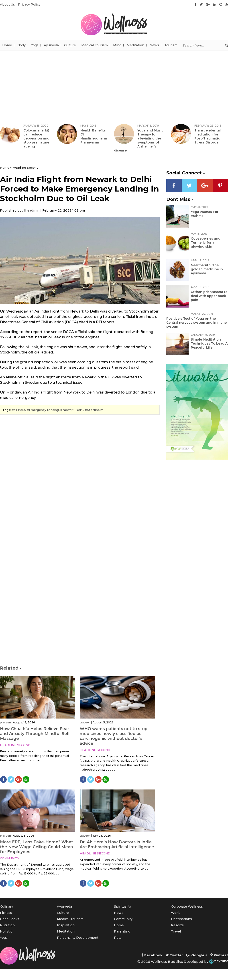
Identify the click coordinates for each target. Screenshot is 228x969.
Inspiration (66, 925)
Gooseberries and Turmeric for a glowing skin (205, 242)
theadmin (31, 210)
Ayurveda (51, 45)
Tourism (170, 45)
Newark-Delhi (73, 410)
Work (175, 913)
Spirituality (122, 906)
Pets (118, 938)
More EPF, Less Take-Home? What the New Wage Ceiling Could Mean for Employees (36, 847)
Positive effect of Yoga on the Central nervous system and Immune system (196, 323)
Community (9, 858)
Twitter (176, 955)
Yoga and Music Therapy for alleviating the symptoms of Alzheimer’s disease (138, 140)
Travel (176, 931)
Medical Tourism (94, 45)
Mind (117, 45)
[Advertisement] (114, 84)
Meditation (135, 45)
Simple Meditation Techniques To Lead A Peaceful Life (209, 343)
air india (19, 410)
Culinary (6, 906)
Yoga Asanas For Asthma (204, 214)
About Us (7, 4)
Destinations (181, 919)
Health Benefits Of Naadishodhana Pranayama (93, 136)
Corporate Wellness (187, 906)
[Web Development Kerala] (218, 961)
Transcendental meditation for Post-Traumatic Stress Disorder (207, 136)
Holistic (6, 931)
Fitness (6, 913)
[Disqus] (80, 479)
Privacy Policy (29, 4)
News (154, 45)
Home (7, 45)
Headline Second (15, 745)
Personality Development (77, 938)
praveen (5, 722)
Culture (70, 45)
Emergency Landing (44, 410)
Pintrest (220, 955)
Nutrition (7, 925)
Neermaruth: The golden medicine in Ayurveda (207, 269)
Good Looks (9, 919)
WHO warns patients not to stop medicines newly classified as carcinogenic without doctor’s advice (113, 736)
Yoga (35, 45)
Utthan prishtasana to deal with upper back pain (209, 296)
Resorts (177, 925)
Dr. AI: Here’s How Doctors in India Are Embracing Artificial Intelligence (117, 844)
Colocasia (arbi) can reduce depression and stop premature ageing (36, 138)
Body (21, 45)
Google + (198, 955)
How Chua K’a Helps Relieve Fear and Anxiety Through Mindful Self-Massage (35, 733)
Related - (11, 668)
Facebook (153, 955)
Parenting (122, 931)
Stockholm (95, 410)
